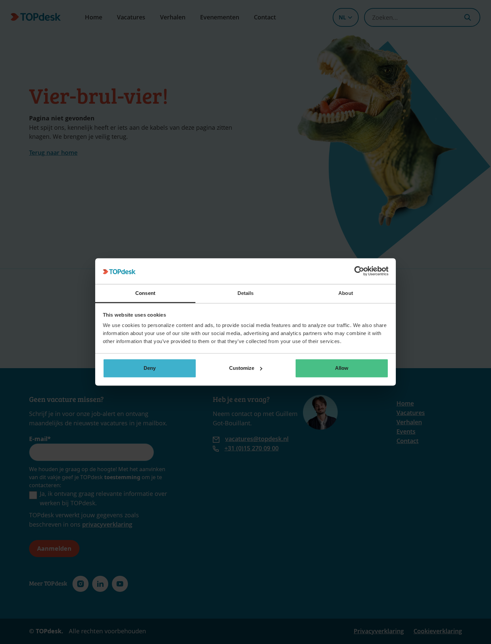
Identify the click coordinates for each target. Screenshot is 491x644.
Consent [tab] (145, 293)
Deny (150, 368)
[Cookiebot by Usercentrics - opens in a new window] (359, 271)
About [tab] (345, 293)
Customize (241, 368)
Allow (341, 368)
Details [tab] (245, 293)
